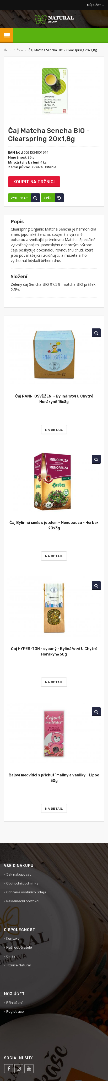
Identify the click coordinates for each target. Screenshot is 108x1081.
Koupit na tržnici (34, 181)
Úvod (8, 50)
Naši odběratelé (19, 947)
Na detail (54, 430)
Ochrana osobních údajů (26, 892)
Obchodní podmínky (22, 883)
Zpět (48, 198)
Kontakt (12, 938)
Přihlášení (14, 1003)
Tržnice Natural (18, 965)
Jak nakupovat (18, 874)
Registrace (15, 1011)
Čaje (20, 50)
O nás (10, 956)
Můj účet (94, 5)
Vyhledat (19, 198)
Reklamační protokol (22, 901)
